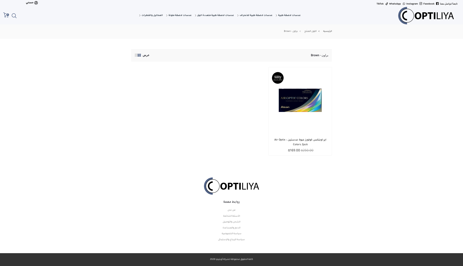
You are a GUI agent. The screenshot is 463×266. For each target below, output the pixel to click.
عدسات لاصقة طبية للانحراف (256, 15)
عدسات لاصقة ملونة (180, 15)
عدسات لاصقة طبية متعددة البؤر (215, 15)
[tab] (139, 56)
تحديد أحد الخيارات (303, 139)
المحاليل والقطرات (152, 15)
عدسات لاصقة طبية (289, 15)
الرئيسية (327, 31)
